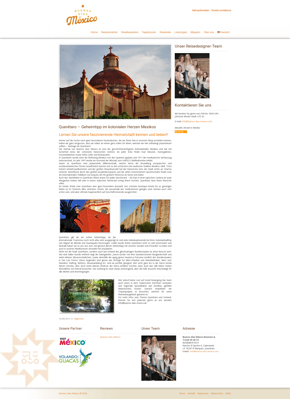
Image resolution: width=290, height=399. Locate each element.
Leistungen (181, 32)
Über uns (209, 32)
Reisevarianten (109, 32)
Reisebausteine (129, 32)
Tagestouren (149, 32)
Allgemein (79, 318)
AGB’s (228, 393)
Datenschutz (217, 393)
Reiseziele (165, 32)
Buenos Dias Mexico (110, 336)
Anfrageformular (200, 10)
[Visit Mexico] (72, 346)
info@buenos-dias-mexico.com (197, 121)
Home (94, 32)
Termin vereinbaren (221, 10)
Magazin (195, 32)
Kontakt (191, 393)
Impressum (202, 393)
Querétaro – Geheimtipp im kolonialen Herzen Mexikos (107, 126)
